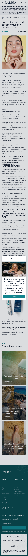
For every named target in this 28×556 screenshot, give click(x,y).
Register (14, 296)
